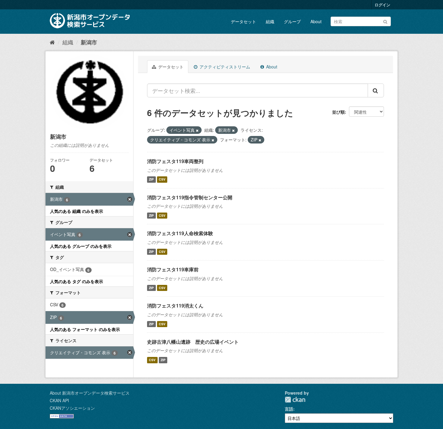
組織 (270, 21)
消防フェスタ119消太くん (175, 305)
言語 (289, 409)
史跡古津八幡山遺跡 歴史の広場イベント (193, 341)
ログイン (382, 5)
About (316, 21)
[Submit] (385, 21)
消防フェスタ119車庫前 (173, 269)
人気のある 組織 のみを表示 (76, 211)
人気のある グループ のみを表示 (81, 246)
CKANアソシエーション (72, 408)
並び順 (338, 112)
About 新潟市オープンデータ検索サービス (90, 393)
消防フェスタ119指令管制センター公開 (189, 197)
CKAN (295, 399)
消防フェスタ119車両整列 (175, 161)
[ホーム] (52, 42)
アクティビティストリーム (224, 67)
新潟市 (89, 42)
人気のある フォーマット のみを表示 (85, 329)
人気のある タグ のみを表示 (76, 281)
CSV (162, 179)
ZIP (151, 179)
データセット (243, 21)
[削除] (197, 130)
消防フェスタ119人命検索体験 (180, 233)
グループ (292, 21)
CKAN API (59, 400)
